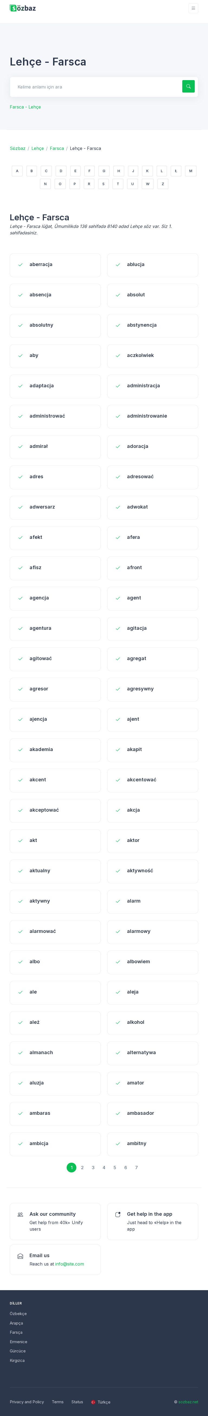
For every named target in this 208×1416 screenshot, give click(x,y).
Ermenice (18, 1341)
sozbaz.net (188, 1401)
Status (77, 1401)
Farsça (16, 1332)
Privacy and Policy (27, 1401)
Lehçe (37, 148)
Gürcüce (18, 1350)
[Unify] (23, 8)
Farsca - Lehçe (25, 107)
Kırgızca (17, 1360)
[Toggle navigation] (193, 8)
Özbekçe (18, 1313)
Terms (58, 1401)
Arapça (16, 1323)
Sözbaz (17, 148)
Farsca (57, 148)
